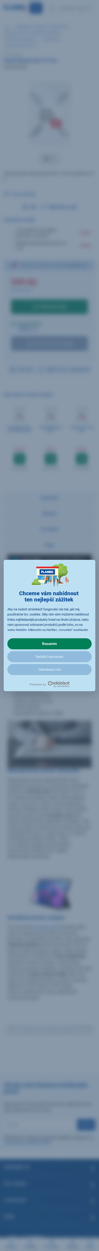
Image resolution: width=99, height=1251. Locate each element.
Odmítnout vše (49, 669)
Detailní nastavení (49, 657)
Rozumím (49, 644)
